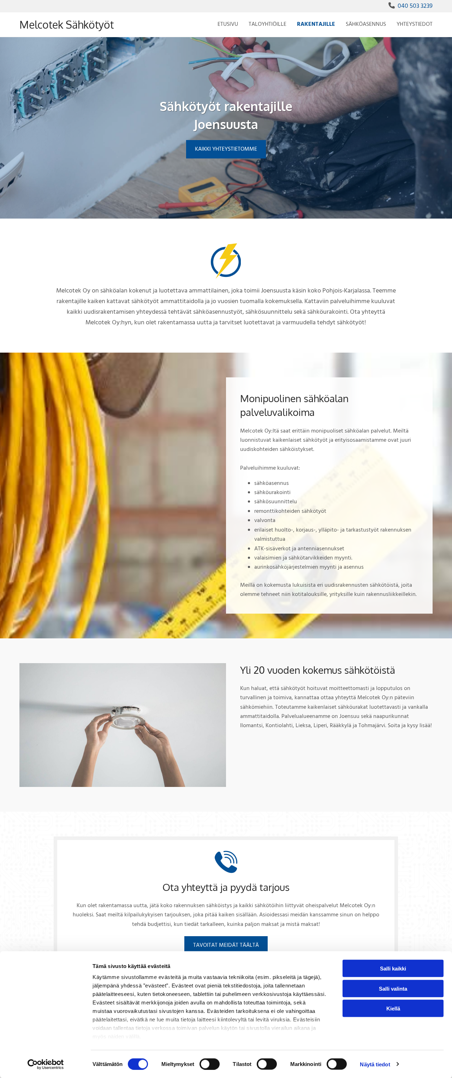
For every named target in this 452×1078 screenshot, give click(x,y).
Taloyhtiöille (267, 24)
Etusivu (228, 24)
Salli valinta (393, 988)
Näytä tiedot (375, 1064)
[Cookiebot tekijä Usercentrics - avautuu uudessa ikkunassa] (46, 1064)
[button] (226, 149)
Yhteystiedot (415, 24)
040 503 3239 (415, 6)
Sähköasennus (366, 24)
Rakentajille (316, 24)
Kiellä (393, 1008)
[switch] (210, 1064)
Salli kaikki (393, 969)
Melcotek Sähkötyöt (66, 24)
